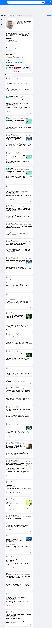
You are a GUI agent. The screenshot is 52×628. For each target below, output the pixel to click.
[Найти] (32, 15)
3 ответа (17, 228)
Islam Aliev (11, 561)
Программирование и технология (13, 96)
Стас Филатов (12, 282)
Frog (10, 84)
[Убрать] (17, 15)
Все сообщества (29, 65)
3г (16, 77)
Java (8, 592)
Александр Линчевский (13, 15)
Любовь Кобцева (12, 121)
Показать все (8, 50)
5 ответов (17, 211)
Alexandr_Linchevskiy (19, 62)
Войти (49, 15)
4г (16, 460)
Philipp (11, 105)
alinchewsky (9, 62)
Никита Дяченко (12, 211)
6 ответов (13, 84)
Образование (10, 117)
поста (11, 71)
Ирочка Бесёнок (12, 503)
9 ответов (17, 159)
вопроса (15, 71)
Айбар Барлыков (12, 228)
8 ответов (13, 193)
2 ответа (13, 105)
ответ (7, 71)
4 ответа (17, 121)
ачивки (19, 71)
